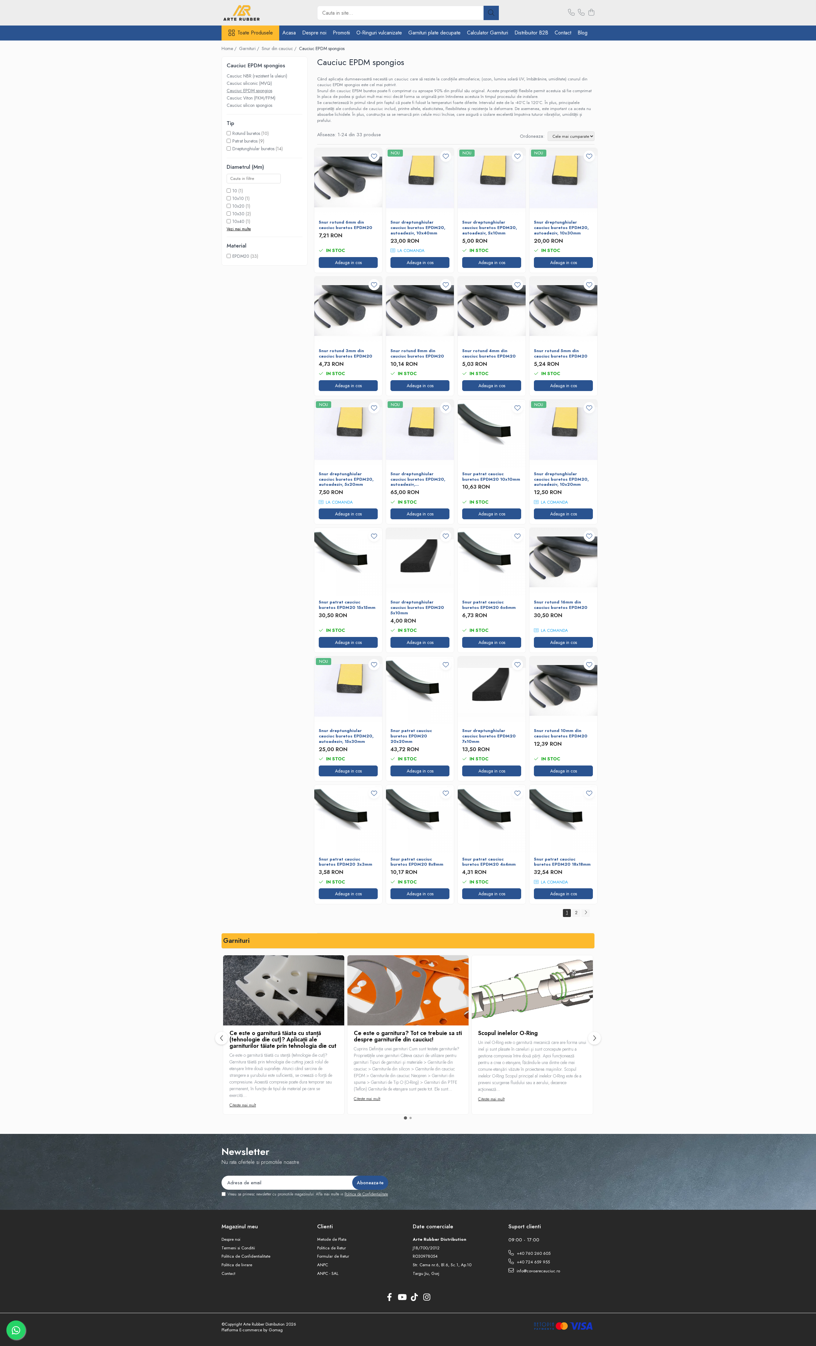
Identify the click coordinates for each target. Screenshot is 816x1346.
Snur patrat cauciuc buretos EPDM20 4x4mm (489, 862)
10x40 (238, 221)
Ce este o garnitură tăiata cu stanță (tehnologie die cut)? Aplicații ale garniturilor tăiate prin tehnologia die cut (282, 1039)
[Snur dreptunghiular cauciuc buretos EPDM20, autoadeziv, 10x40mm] (420, 182)
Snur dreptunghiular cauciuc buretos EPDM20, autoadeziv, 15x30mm (346, 736)
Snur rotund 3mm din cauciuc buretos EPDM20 (345, 353)
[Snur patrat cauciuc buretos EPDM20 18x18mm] (563, 819)
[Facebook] (389, 1297)
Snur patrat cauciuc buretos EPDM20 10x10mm (491, 476)
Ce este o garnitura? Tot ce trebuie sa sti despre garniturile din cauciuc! (408, 1036)
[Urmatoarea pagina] (585, 913)
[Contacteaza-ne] (571, 13)
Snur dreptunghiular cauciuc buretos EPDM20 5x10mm (417, 608)
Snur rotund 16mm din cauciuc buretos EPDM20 (560, 605)
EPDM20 (240, 256)
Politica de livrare (237, 1265)
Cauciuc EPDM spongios (249, 90)
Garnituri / (249, 48)
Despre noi (314, 32)
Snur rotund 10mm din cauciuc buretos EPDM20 (560, 733)
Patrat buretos (245, 141)
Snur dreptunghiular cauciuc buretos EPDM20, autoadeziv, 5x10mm (489, 228)
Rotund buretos (246, 133)
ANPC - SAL (328, 1273)
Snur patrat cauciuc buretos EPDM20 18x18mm (562, 862)
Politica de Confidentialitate (366, 1194)
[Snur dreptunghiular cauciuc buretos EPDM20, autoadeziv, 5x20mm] (348, 434)
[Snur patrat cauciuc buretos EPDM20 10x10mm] (492, 434)
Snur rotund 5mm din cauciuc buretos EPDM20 (560, 353)
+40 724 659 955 (532, 1262)
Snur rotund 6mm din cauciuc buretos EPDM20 (345, 225)
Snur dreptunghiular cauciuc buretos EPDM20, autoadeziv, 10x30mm (561, 228)
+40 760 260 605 (532, 1253)
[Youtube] (401, 1297)
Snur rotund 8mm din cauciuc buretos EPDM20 (417, 353)
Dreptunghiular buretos (253, 148)
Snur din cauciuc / (280, 48)
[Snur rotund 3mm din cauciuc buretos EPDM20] (348, 310)
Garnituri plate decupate (434, 32)
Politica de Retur (331, 1248)
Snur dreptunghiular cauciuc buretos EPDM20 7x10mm (489, 736)
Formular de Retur (333, 1256)
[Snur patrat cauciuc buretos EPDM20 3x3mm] (348, 819)
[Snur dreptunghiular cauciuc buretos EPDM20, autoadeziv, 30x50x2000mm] (420, 434)
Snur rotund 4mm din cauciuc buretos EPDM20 (489, 353)
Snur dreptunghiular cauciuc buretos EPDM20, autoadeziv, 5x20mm (346, 479)
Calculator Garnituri (487, 32)
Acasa (289, 32)
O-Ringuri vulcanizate (379, 32)
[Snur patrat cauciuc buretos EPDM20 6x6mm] (492, 562)
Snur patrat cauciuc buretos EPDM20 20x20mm (411, 736)
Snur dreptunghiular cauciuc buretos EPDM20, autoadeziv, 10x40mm (417, 228)
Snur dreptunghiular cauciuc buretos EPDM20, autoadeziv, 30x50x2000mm (417, 479)
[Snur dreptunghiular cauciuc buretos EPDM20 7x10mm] (492, 690)
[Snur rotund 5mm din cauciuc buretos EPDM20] (563, 310)
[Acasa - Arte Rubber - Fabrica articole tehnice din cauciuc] (253, 13)
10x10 (238, 198)
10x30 (238, 214)
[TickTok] (414, 1297)
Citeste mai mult (242, 1105)
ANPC (322, 1265)
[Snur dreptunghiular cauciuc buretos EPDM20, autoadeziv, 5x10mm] (492, 182)
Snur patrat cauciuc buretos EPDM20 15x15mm (347, 605)
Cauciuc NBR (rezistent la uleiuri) (257, 76)
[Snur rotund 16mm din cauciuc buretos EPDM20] (563, 562)
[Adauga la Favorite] (374, 156)
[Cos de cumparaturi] (591, 13)
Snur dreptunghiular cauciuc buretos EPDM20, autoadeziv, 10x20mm (561, 479)
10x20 (238, 206)
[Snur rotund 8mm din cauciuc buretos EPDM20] (420, 310)
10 (234, 191)
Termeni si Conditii (238, 1248)
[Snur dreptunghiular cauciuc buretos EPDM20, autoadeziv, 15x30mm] (348, 690)
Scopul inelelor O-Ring (508, 1033)
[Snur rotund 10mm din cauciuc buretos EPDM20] (563, 690)
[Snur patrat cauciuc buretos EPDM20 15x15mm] (348, 562)
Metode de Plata (331, 1239)
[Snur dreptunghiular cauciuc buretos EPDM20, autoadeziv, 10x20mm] (563, 434)
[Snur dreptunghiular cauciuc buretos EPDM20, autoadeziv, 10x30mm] (563, 182)
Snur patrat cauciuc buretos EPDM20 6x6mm (489, 605)
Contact (563, 32)
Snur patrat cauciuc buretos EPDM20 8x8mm (416, 862)
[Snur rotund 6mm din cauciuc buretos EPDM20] (348, 182)
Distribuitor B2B (531, 32)
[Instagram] (426, 1297)
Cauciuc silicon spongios (249, 105)
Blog (582, 32)
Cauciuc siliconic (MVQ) (249, 83)
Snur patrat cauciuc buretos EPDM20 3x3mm (345, 862)
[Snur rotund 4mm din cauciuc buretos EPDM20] (492, 310)
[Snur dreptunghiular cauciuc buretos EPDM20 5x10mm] (420, 562)
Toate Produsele (255, 32)
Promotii (341, 32)
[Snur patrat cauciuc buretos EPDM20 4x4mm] (492, 819)
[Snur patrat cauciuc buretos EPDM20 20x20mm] (420, 690)
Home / (230, 48)
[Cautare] (491, 13)
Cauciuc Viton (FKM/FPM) (251, 98)
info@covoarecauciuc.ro (537, 1271)
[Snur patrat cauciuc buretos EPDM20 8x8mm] (420, 819)
